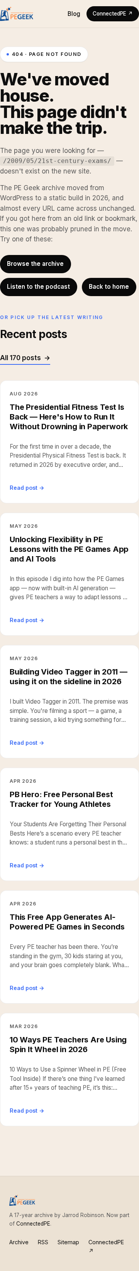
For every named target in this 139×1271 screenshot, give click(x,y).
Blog (74, 13)
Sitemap (68, 1242)
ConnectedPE (33, 1224)
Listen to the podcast (38, 286)
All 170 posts (20, 358)
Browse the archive (35, 263)
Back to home (109, 286)
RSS (43, 1242)
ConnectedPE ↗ (113, 13)
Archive (19, 1242)
